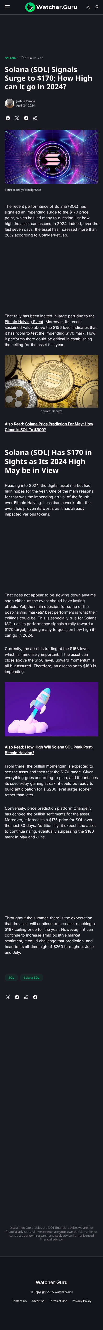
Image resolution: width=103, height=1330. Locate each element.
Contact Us (19, 1301)
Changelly (83, 808)
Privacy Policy (82, 1301)
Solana (10, 58)
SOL (11, 978)
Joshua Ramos (25, 101)
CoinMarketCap (53, 235)
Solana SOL (31, 978)
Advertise (37, 1301)
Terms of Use (58, 1301)
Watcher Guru (52, 1282)
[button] (7, 7)
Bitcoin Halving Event (24, 321)
